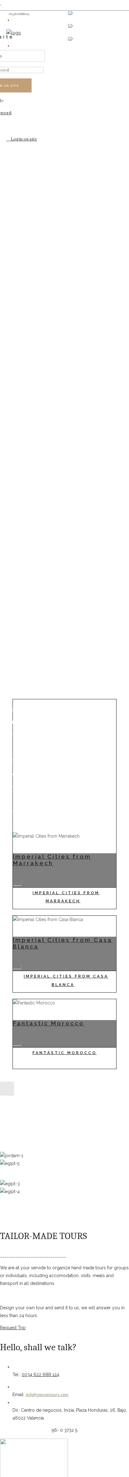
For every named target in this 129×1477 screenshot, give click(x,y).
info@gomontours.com (47, 1394)
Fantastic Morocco (48, 1023)
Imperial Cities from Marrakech (52, 860)
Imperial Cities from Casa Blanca (66, 980)
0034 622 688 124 (40, 1374)
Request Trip (13, 1327)
